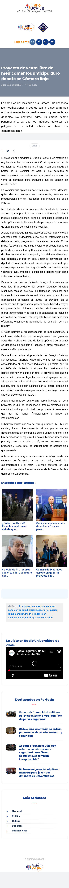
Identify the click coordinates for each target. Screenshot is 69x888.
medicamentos (16, 617)
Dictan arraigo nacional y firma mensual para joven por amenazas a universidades (39, 773)
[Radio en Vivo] (32, 42)
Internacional (19, 830)
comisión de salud (18, 610)
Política (16, 816)
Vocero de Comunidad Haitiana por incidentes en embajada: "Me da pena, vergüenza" (40, 716)
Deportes (17, 825)
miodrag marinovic (35, 617)
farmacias (52, 610)
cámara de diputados (43, 606)
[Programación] (39, 42)
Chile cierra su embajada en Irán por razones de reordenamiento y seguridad (40, 732)
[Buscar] (46, 42)
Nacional (17, 811)
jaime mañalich (16, 614)
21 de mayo (25, 606)
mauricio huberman (35, 614)
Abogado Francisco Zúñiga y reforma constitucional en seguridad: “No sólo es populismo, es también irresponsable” (37, 752)
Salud (34, 146)
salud (50, 617)
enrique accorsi (37, 610)
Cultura (16, 821)
